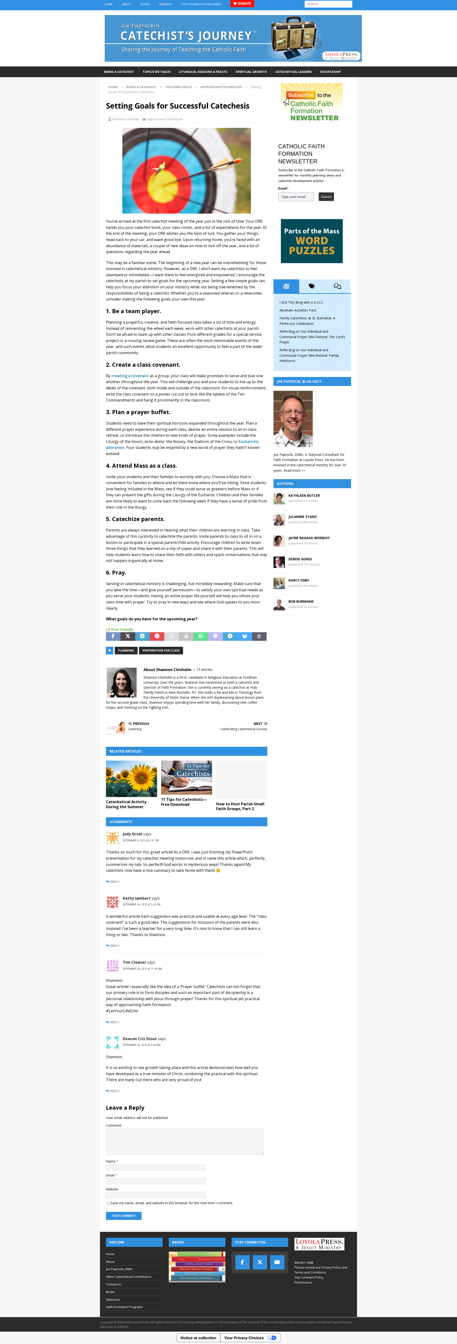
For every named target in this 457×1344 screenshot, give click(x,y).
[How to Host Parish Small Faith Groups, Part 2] (241, 780)
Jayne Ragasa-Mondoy (309, 538)
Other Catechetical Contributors (128, 1276)
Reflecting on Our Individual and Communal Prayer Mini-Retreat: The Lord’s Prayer (312, 336)
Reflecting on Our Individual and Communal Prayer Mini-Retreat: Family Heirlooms (309, 355)
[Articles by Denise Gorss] (279, 565)
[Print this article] (186, 636)
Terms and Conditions (310, 1272)
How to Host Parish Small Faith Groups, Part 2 (240, 806)
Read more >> (294, 470)
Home (109, 4)
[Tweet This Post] (127, 636)
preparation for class (161, 650)
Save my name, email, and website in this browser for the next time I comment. (172, 1203)
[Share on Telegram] (230, 636)
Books (145, 4)
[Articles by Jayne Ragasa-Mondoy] (279, 544)
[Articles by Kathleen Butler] (279, 501)
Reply (114, 881)
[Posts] (286, 286)
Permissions (303, 1282)
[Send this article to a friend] (171, 636)
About (126, 4)
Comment (113, 1125)
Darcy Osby (298, 580)
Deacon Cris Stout (140, 1038)
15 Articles (205, 669)
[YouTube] (277, 1262)
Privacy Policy (331, 1267)
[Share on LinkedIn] (142, 636)
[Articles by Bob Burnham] (279, 607)
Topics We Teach (156, 72)
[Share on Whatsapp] (201, 636)
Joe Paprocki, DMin (119, 1269)
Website (112, 1189)
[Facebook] (242, 1262)
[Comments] (337, 286)
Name (111, 1161)
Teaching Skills (178, 87)
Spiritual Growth (251, 72)
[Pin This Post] (157, 636)
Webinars (165, 4)
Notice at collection (198, 1337)
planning (126, 650)
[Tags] (312, 286)
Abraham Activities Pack (297, 310)
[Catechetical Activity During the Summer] (131, 779)
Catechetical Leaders (293, 72)
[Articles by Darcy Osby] (279, 586)
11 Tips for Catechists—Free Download (184, 802)
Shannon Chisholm (125, 119)
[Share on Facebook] (113, 636)
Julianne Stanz (302, 516)
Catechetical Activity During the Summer (126, 804)
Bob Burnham (300, 601)
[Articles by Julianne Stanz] (279, 523)
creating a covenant (130, 375)
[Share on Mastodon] (215, 636)
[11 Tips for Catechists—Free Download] (186, 778)
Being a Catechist (119, 72)
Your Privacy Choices (244, 1337)
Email (110, 1175)
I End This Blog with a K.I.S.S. (301, 302)
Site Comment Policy (308, 1277)
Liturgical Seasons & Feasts (203, 72)
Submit (326, 197)
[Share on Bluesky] (244, 636)
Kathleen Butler (304, 495)
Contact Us (113, 1284)
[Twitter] (260, 1262)
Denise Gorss (300, 559)
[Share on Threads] (259, 636)
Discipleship (330, 72)
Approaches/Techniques (165, 119)
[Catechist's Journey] (233, 63)
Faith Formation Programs (201, 4)
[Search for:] (328, 3)
